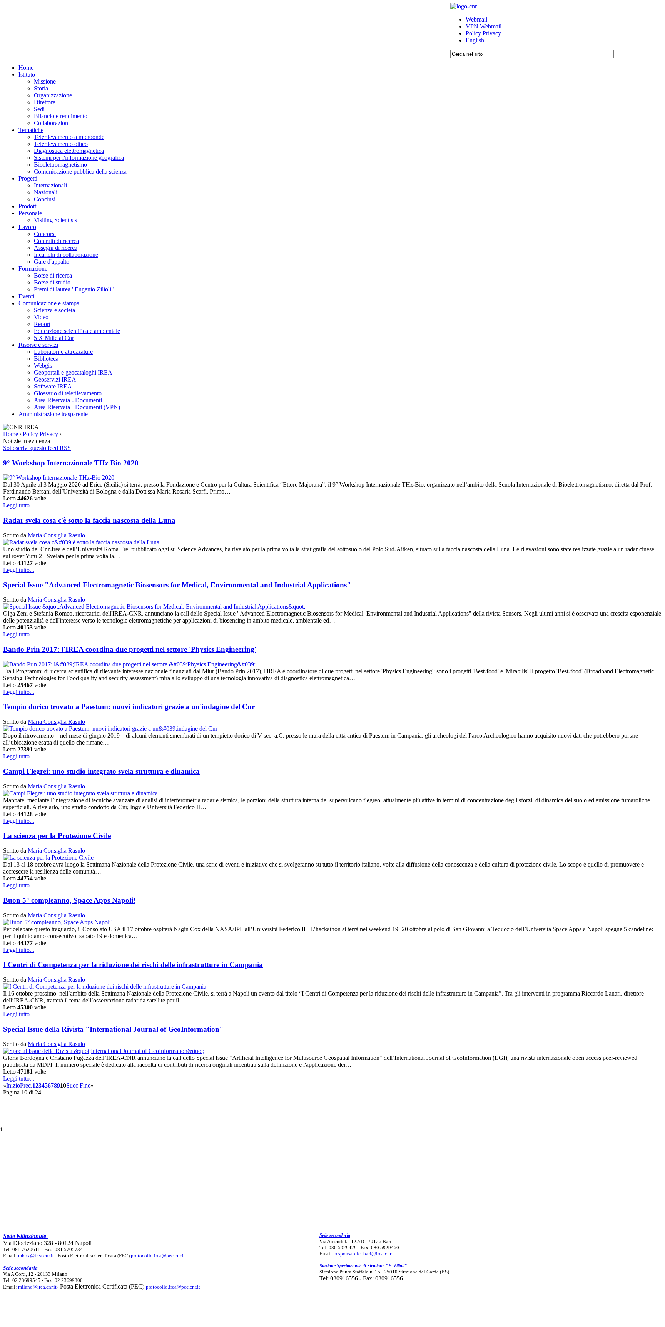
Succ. (73, 1085)
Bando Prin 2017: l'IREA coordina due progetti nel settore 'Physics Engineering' (129, 649)
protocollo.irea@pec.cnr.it (158, 1255)
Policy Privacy (40, 434)
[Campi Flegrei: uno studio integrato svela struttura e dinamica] (80, 793)
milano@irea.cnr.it (37, 1287)
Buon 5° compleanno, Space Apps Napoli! (69, 900)
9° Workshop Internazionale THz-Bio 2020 (71, 463)
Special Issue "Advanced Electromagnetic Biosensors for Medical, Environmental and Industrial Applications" (177, 585)
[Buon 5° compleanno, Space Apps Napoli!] (58, 922)
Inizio (13, 1085)
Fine (85, 1085)
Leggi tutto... (18, 505)
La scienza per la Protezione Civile (57, 836)
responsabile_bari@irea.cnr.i (364, 1254)
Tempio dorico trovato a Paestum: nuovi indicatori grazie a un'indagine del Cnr (129, 707)
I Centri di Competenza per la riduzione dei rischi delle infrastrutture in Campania (133, 965)
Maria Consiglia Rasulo (56, 535)
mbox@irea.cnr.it (36, 1255)
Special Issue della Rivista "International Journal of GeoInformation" (113, 1029)
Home (10, 434)
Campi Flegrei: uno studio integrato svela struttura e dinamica (101, 771)
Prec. (26, 1085)
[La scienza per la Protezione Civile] (48, 857)
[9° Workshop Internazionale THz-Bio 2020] (58, 477)
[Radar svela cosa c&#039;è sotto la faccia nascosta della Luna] (81, 542)
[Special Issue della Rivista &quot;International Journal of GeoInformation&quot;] (103, 1051)
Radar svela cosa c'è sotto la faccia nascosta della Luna (89, 520)
